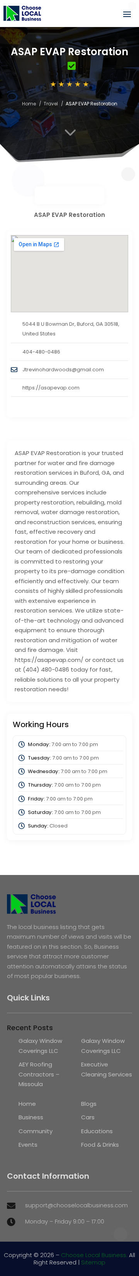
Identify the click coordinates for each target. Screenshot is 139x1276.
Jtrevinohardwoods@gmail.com (63, 369)
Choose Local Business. (94, 1255)
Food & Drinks (100, 1145)
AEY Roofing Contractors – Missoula (39, 1074)
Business (31, 1117)
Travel (51, 103)
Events (28, 1145)
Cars (88, 1117)
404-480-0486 (41, 351)
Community (36, 1131)
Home (29, 103)
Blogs (89, 1104)
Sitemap (93, 1262)
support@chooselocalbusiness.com (76, 1205)
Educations (97, 1131)
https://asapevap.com (51, 387)
